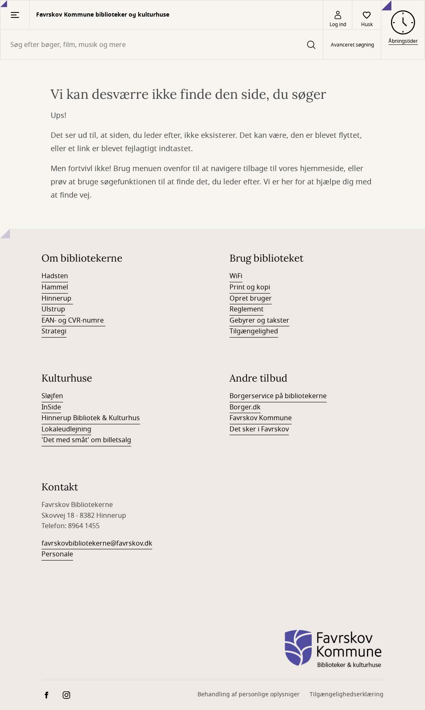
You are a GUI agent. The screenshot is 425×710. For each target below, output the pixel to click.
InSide (51, 407)
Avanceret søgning (352, 45)
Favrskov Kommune (261, 418)
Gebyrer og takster (259, 321)
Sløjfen (52, 396)
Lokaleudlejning (66, 429)
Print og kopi (250, 287)
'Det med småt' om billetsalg (86, 440)
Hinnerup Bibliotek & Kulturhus (91, 418)
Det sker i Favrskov (259, 429)
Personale (57, 554)
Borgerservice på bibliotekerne (278, 396)
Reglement (247, 309)
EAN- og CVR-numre (73, 321)
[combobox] (161, 44)
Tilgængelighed (254, 331)
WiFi (236, 276)
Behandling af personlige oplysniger (249, 694)
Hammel (55, 287)
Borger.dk (245, 407)
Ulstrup (53, 309)
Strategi (54, 331)
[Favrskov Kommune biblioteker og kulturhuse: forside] (333, 649)
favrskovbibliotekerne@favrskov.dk (97, 543)
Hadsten (55, 276)
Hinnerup (57, 299)
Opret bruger (251, 299)
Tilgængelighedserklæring (346, 694)
